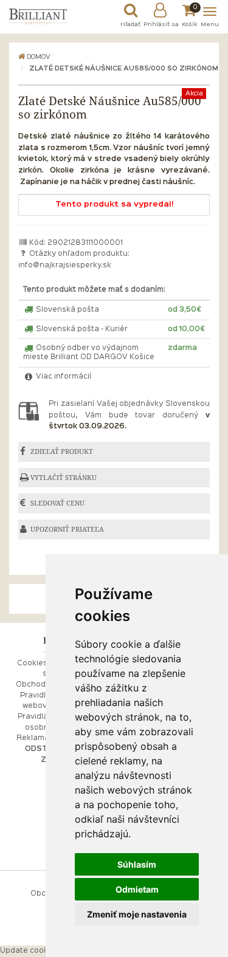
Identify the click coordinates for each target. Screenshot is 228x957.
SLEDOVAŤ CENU (57, 503)
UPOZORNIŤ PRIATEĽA (67, 529)
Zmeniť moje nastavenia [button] (137, 914)
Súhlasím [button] (136, 864)
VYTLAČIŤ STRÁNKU (63, 477)
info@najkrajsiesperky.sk (64, 265)
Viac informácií (62, 377)
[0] (190, 13)
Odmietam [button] (137, 889)
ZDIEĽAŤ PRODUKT (61, 451)
